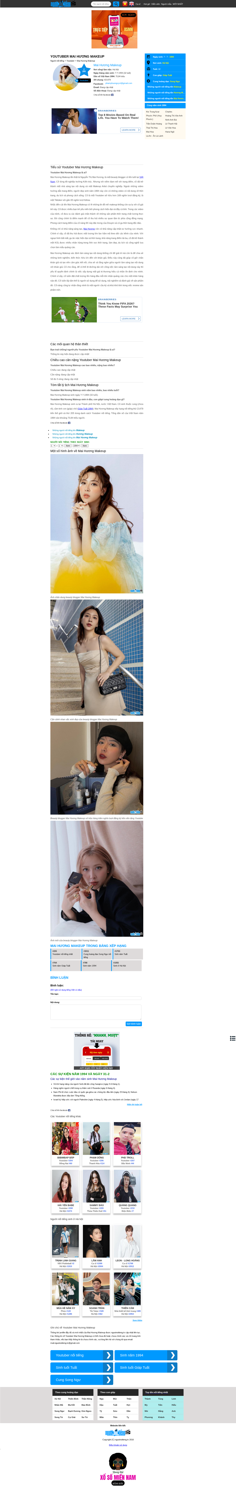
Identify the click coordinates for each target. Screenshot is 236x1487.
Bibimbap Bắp (65, 1157)
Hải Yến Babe (66, 1205)
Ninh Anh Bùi (171, 120)
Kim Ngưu (86, 1411)
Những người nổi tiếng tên (68, 430)
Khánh (161, 1417)
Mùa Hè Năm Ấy (66, 1308)
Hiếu (174, 1405)
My (146, 1405)
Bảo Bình (86, 1405)
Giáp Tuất (167, 75)
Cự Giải (71, 1417)
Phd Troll (127, 1157)
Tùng (160, 1399)
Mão (102, 1417)
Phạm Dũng (97, 1157)
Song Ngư (175, 81)
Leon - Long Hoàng (128, 1260)
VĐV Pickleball (65, 1263)
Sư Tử (85, 1417)
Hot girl (147, 4)
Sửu (115, 1411)
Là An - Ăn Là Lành (154, 136)
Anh (174, 1411)
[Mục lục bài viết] (233, 1038)
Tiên (160, 1405)
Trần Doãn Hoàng (154, 124)
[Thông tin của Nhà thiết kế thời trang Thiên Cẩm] (127, 1304)
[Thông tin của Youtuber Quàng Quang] (127, 1202)
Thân (129, 1399)
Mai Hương (89, 229)
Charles (168, 112)
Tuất (115, 1405)
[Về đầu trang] (233, 1484)
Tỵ (128, 1417)
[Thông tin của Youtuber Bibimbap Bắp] (65, 1154)
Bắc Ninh (127, 1163)
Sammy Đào (97, 1205)
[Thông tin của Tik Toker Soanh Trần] (96, 1304)
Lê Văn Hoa (170, 128)
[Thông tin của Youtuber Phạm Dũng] (96, 1154)
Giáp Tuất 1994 (85, 409)
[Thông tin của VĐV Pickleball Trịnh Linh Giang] (65, 1257)
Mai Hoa (150, 132)
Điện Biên (128, 1211)
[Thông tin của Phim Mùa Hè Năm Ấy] (65, 1304)
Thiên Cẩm (127, 1308)
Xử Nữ (57, 1399)
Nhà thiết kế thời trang (127, 1311)
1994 (171, 57)
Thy (173, 1417)
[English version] (131, 5)
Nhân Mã (58, 1405)
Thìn (115, 1417)
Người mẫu (166, 4)
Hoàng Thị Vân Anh (173, 115)
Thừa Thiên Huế (96, 1211)
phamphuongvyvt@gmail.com (118, 83)
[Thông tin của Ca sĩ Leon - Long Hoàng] (127, 1257)
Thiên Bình (73, 1399)
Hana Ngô (169, 132)
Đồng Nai (65, 1163)
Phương (149, 1417)
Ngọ (102, 1399)
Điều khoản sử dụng (118, 1445)
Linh (174, 1399)
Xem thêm (137, 1320)
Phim (66, 1311)
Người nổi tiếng (57, 61)
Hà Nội (66, 1211)
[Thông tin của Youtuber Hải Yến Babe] (65, 1202)
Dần (128, 1411)
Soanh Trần (96, 1308)
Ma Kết (71, 1405)
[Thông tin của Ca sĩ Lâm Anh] (96, 1257)
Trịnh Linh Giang (65, 1260)
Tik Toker (97, 1311)
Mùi (115, 1399)
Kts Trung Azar (152, 112)
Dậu (101, 1405)
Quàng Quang (127, 1205)
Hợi (128, 1405)
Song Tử (58, 1417)
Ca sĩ (138, 4)
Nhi (146, 1411)
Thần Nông (87, 1399)
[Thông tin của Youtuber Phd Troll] (127, 1154)
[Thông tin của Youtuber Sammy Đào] (96, 1202)
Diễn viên (155, 4)
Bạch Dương (74, 1411)
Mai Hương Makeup (86, 61)
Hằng (160, 1411)
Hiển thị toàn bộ (134, 1104)
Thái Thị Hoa (151, 128)
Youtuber (70, 61)
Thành (148, 1399)
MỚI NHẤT (178, 4)
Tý (101, 1411)
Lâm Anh (97, 1260)
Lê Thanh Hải (171, 124)
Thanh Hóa (96, 1163)
